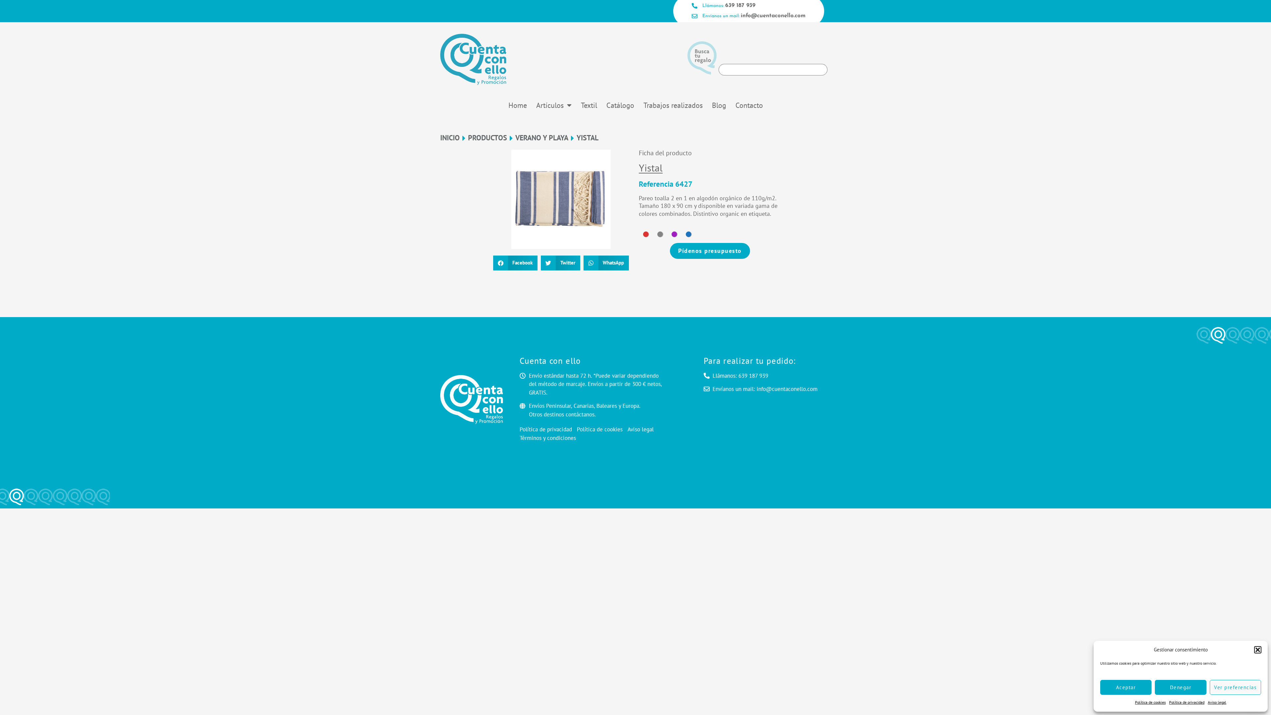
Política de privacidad (1186, 702)
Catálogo (620, 105)
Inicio (450, 138)
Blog (719, 105)
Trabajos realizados (673, 105)
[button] (1257, 649)
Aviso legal (1217, 702)
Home (517, 105)
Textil (589, 105)
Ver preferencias (1235, 687)
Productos (487, 138)
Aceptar (1126, 687)
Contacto (749, 105)
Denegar (1181, 687)
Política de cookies (1150, 702)
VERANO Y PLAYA (541, 138)
